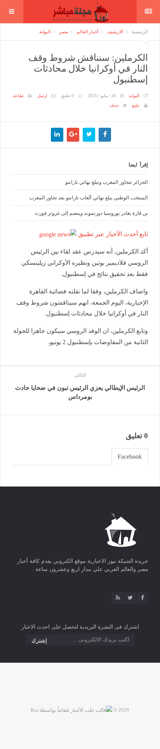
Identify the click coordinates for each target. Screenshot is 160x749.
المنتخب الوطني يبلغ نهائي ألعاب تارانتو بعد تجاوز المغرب (88, 197)
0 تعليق (67, 95)
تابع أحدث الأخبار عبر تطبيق (112, 234)
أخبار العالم (87, 31)
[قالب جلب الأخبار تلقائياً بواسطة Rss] (71, 710)
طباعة (18, 95)
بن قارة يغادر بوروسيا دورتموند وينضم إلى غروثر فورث (91, 212)
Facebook (130, 456)
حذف (114, 105)
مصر (63, 31)
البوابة (44, 31)
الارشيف (115, 31)
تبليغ (135, 105)
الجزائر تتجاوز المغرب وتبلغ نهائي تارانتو (106, 181)
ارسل (42, 95)
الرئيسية (140, 31)
